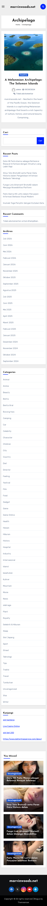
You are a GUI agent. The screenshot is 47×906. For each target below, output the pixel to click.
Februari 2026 (9, 258)
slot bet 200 (8, 733)
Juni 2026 (8, 245)
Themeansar (23, 902)
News (5, 599)
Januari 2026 (9, 264)
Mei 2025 (7, 309)
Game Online (9, 515)
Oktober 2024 (9, 355)
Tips (5, 663)
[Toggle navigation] (3, 6)
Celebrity (7, 431)
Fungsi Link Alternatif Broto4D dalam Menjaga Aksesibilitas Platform (23, 834)
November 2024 (10, 348)
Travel (6, 676)
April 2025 (8, 316)
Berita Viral (8, 405)
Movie (5, 592)
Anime (6, 386)
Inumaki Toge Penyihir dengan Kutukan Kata (23, 203)
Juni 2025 (8, 303)
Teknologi (7, 657)
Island (6, 566)
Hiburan (6, 534)
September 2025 (10, 284)
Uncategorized (10, 689)
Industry (7, 554)
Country (23, 75)
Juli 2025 (7, 297)
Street (6, 650)
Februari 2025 (9, 329)
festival (6, 483)
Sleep (5, 631)
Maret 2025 (8, 322)
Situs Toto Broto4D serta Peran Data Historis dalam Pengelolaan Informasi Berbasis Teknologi (20, 176)
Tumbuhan (8, 682)
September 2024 (11, 361)
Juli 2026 (7, 239)
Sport (5, 644)
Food (5, 495)
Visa (5, 695)
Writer (6, 702)
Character (7, 437)
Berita (6, 399)
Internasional (9, 560)
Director (7, 470)
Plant (5, 612)
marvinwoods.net (22, 7)
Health (6, 521)
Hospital (7, 547)
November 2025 (10, 271)
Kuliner (6, 579)
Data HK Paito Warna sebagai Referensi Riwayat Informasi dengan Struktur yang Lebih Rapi (22, 164)
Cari (5, 132)
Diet (5, 463)
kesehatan (8, 573)
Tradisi (6, 670)
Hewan (6, 528)
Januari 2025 (9, 335)
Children (7, 444)
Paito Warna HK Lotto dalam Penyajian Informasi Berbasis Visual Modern (22, 860)
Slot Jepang (8, 637)
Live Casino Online (11, 726)
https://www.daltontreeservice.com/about (22, 739)
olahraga (7, 605)
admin (18, 90)
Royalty (6, 618)
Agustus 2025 (9, 290)
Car (4, 425)
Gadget (6, 502)
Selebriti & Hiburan (11, 624)
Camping (7, 418)
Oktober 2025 (9, 277)
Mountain (7, 586)
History (6, 541)
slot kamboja (8, 720)
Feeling (6, 476)
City (5, 450)
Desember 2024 (10, 342)
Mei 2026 (7, 251)
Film (5, 489)
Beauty (6, 392)
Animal (6, 379)
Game (5, 508)
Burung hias (8, 412)
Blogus (37, 899)
